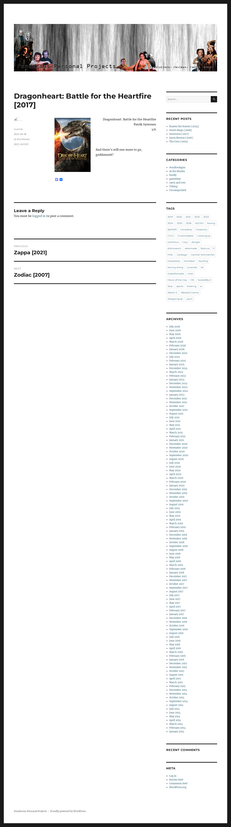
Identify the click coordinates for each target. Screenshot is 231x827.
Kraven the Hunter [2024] (184, 126)
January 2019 (176, 531)
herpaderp (173, 261)
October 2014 (176, 697)
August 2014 (176, 705)
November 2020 (178, 447)
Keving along (175, 267)
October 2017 (176, 584)
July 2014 (174, 708)
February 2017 (177, 610)
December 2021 (178, 398)
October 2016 (176, 625)
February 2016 (177, 655)
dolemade (191, 248)
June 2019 (175, 512)
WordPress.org (177, 787)
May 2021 (174, 425)
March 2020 (176, 478)
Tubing (173, 186)
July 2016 (174, 636)
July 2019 (174, 508)
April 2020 (175, 474)
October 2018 (176, 542)
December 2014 (178, 689)
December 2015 (178, 663)
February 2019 (177, 527)
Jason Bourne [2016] (181, 137)
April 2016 (175, 648)
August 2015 (176, 674)
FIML (170, 254)
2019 (170, 216)
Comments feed (178, 783)
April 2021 (175, 428)
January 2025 (176, 364)
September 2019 (178, 500)
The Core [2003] (178, 141)
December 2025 (178, 353)
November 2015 (178, 667)
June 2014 (174, 712)
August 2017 (176, 591)
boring (211, 223)
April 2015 (175, 678)
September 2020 (178, 455)
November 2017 (178, 580)
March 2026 (176, 341)
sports (179, 286)
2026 (188, 223)
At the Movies (22, 139)
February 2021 (177, 436)
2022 (197, 216)
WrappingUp (175, 298)
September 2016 (178, 629)
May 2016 (174, 644)
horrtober (189, 261)
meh (190, 273)
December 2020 (178, 443)
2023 (206, 216)
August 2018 (176, 549)
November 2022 (178, 387)
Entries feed (176, 779)
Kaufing (203, 261)
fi (214, 248)
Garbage (182, 254)
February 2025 (177, 360)
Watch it (172, 292)
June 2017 (174, 599)
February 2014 (177, 727)
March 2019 (176, 523)
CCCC (170, 235)
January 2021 (176, 440)
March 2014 (176, 724)
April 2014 (175, 720)
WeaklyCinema (190, 292)
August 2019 (176, 504)
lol (202, 267)
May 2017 (174, 602)
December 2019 (178, 489)
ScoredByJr (204, 279)
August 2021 (176, 413)
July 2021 (174, 417)
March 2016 (176, 652)
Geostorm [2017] (179, 134)
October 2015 (176, 671)
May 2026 (175, 334)
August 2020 (176, 459)
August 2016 (176, 633)
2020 (179, 216)
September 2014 (178, 701)
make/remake (175, 273)
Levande (192, 267)
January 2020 (176, 485)
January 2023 (176, 379)
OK (192, 279)
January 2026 (177, 349)
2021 (16, 144)
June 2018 (174, 553)
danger (195, 242)
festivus (205, 248)
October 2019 (176, 496)
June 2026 (175, 330)
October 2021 (176, 406)
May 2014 (174, 716)
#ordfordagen (177, 167)
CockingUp (203, 235)
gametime (175, 178)
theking (191, 286)
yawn (189, 298)
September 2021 (178, 409)
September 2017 (178, 587)
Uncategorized (177, 190)
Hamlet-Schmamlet (203, 254)
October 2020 (177, 451)
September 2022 (178, 391)
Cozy (185, 242)
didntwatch (174, 248)
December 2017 (178, 576)
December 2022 (178, 383)
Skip (170, 286)
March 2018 (176, 565)
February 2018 (177, 568)
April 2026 (175, 338)
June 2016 (175, 640)
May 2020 (174, 470)
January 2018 (176, 572)
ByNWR (172, 229)
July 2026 (174, 326)
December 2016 (178, 618)
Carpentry (201, 229)
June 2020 (175, 466)
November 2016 (178, 621)
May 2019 (174, 515)
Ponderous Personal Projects (30, 811)
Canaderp (186, 229)
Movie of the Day (177, 279)
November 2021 (178, 402)
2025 (179, 223)
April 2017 (175, 606)
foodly (172, 175)
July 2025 (174, 356)
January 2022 (176, 394)
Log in (172, 775)
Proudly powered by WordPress (68, 811)
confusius (173, 242)
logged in (39, 216)
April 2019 (175, 519)
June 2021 (174, 421)
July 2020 (174, 462)
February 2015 (177, 686)
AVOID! (24, 144)
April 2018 (175, 561)
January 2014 (176, 731)
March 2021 (176, 432)
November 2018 (178, 538)
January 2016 (176, 659)
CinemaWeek (186, 235)
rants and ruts (177, 182)
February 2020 (177, 481)
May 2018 (174, 557)
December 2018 (178, 534)
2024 (170, 223)
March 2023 (176, 372)
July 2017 (174, 595)
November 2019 (178, 493)
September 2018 (178, 546)
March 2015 (176, 682)
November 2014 (178, 693)
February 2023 (177, 375)
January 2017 (176, 614)
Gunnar (18, 129)
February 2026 (177, 345)
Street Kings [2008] (180, 130)
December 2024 (178, 368)
